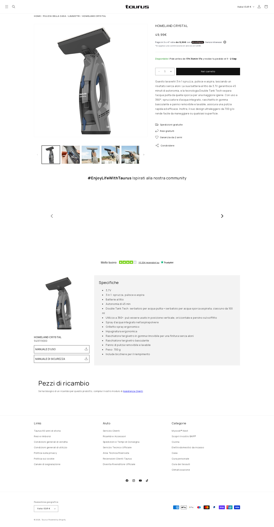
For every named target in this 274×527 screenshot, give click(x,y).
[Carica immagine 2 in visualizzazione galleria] (71, 155)
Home (37, 16)
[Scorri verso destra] (143, 154)
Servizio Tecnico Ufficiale (117, 447)
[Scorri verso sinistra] (37, 154)
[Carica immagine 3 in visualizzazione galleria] (91, 155)
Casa (174, 452)
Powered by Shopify (57, 519)
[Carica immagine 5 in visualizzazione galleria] (130, 155)
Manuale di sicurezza (50, 359)
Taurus (45, 519)
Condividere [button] (168, 145)
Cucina (175, 441)
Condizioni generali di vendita (51, 441)
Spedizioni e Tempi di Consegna (121, 441)
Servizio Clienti (111, 430)
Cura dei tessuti (181, 464)
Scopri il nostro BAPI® (184, 436)
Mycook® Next (180, 430)
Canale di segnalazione (47, 464)
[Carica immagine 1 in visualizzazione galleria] (51, 155)
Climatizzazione (181, 469)
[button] (6, 6)
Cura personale (180, 458)
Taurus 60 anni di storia (47, 430)
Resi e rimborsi (42, 436)
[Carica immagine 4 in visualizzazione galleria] (110, 155)
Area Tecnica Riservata (116, 452)
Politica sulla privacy (45, 452)
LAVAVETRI (74, 16)
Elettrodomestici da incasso (188, 447)
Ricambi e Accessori (114, 436)
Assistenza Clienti (133, 391)
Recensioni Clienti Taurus (117, 458)
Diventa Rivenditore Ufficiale (119, 464)
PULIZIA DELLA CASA (54, 16)
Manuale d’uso (45, 349)
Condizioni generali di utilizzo (50, 447)
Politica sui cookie (44, 458)
